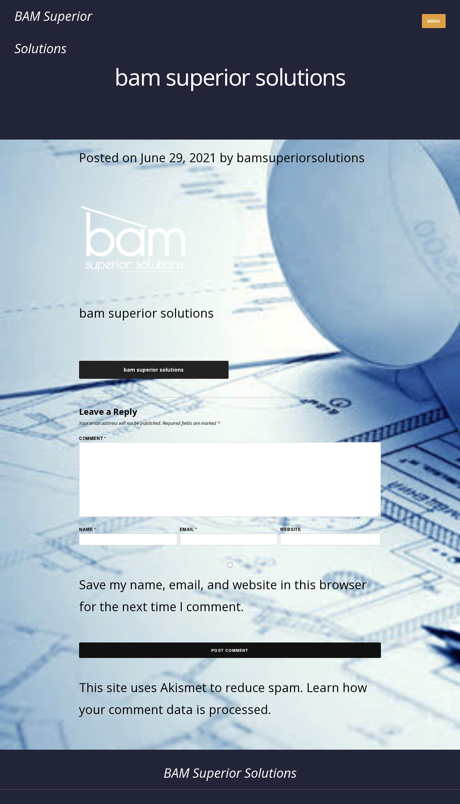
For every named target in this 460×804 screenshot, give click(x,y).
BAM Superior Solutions (230, 773)
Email (188, 529)
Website (290, 529)
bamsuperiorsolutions (300, 157)
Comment (92, 438)
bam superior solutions (154, 369)
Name (87, 529)
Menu (433, 21)
